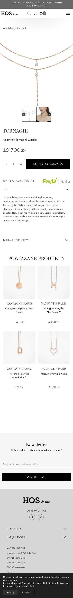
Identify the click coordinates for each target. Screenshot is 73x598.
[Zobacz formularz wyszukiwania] (29, 13)
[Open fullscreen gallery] (69, 102)
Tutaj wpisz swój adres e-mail (20, 464)
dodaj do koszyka (48, 164)
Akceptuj (10, 592)
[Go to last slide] (23, 114)
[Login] (35, 13)
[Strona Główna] (4, 28)
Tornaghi (15, 131)
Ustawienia (26, 592)
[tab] (35, 102)
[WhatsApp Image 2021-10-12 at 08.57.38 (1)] (36, 69)
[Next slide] (49, 114)
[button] (29, 114)
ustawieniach (27, 586)
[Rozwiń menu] (67, 13)
